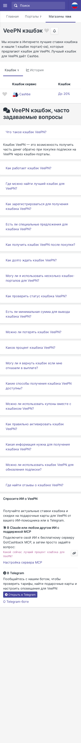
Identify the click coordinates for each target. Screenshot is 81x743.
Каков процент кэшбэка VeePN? (30, 348)
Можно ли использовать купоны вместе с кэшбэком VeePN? (38, 406)
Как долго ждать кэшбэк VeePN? (31, 260)
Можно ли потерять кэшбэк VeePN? (33, 332)
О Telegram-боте (16, 602)
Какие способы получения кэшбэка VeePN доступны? (39, 385)
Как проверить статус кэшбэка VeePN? (36, 296)
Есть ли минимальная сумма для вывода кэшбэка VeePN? (38, 314)
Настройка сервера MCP (22, 562)
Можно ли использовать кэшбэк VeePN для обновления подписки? (40, 467)
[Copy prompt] (74, 553)
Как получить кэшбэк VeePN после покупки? (40, 245)
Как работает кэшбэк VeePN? (28, 168)
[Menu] (5, 5)
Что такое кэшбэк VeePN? (26, 132)
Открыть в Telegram (22, 594)
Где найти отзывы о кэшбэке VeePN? (34, 485)
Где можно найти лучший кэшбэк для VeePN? (35, 186)
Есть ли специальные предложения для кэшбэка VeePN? (37, 226)
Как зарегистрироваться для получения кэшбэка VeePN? (37, 206)
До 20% (64, 94)
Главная (12, 16)
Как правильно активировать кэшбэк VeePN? (35, 426)
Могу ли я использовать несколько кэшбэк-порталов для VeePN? (40, 278)
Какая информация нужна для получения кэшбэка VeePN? (38, 446)
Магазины (60, 16)
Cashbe (24, 94)
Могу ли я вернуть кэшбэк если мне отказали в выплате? (34, 365)
